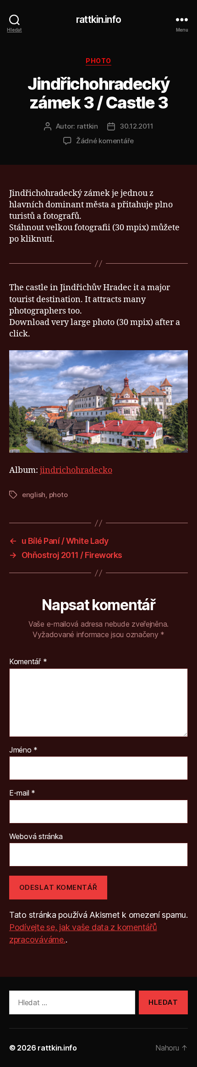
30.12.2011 (136, 126)
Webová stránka (36, 837)
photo (58, 494)
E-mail (22, 793)
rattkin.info (98, 19)
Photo (98, 61)
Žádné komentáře (105, 140)
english (33, 494)
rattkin (87, 126)
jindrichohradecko (76, 470)
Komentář (28, 662)
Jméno (23, 750)
